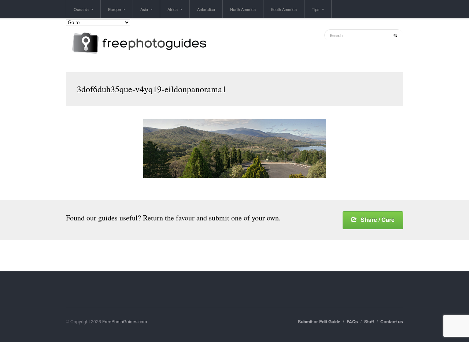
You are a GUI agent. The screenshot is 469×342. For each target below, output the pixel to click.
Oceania (81, 12)
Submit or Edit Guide (319, 321)
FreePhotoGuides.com (124, 321)
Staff (369, 321)
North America (243, 9)
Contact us (391, 321)
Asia (144, 12)
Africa (172, 12)
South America (284, 9)
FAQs (352, 321)
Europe (114, 12)
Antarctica (206, 9)
